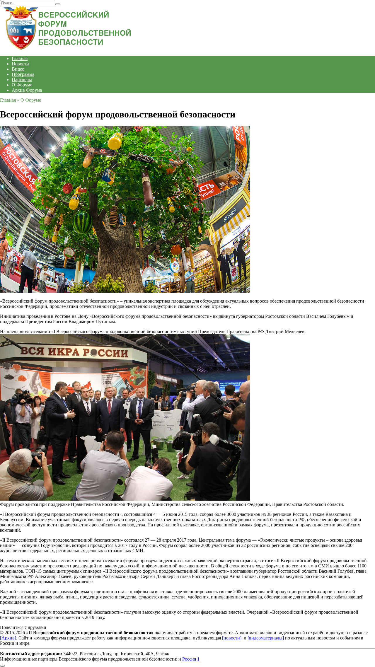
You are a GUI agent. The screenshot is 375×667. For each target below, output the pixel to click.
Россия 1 (191, 658)
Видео (18, 68)
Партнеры (22, 79)
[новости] (231, 637)
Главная (20, 58)
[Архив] (8, 637)
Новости (20, 63)
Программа (23, 74)
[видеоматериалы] (266, 637)
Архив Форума (27, 90)
